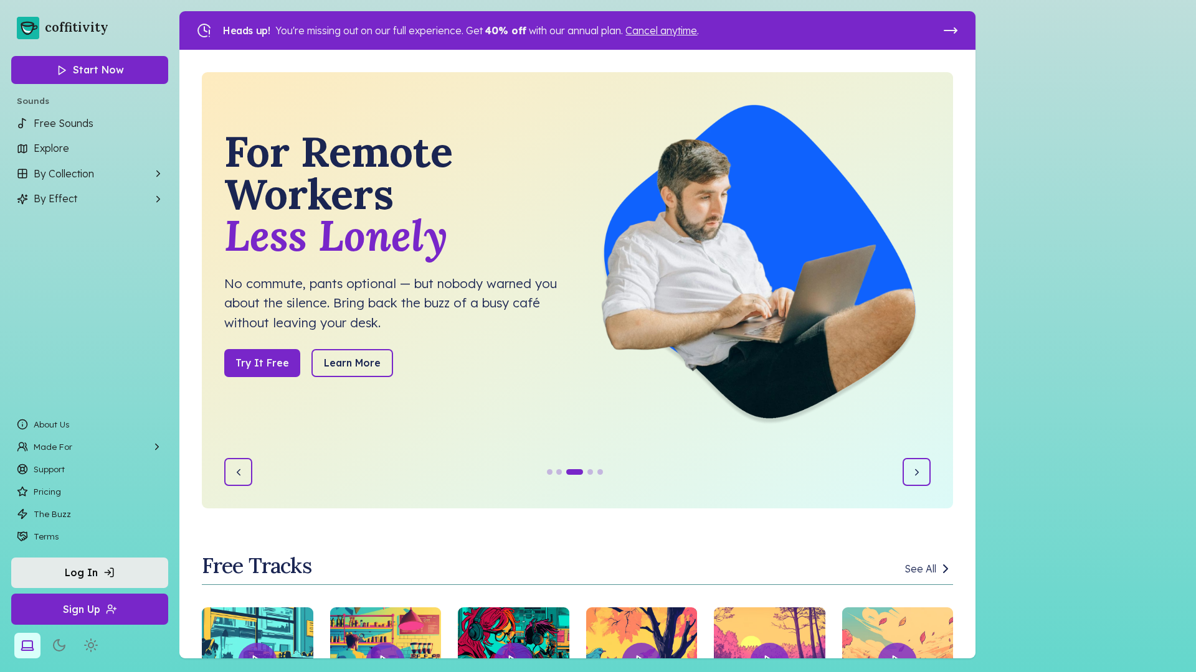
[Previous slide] (238, 472)
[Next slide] (917, 472)
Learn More (352, 363)
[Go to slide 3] (574, 472)
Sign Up (81, 609)
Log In (81, 572)
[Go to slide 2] (559, 472)
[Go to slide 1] (550, 472)
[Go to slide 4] (590, 472)
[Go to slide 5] (600, 472)
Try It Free (262, 363)
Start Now (98, 69)
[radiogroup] (59, 645)
